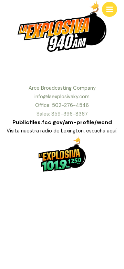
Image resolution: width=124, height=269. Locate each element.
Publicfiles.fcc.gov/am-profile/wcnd (62, 122)
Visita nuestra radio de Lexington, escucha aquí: (62, 131)
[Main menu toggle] (109, 9)
